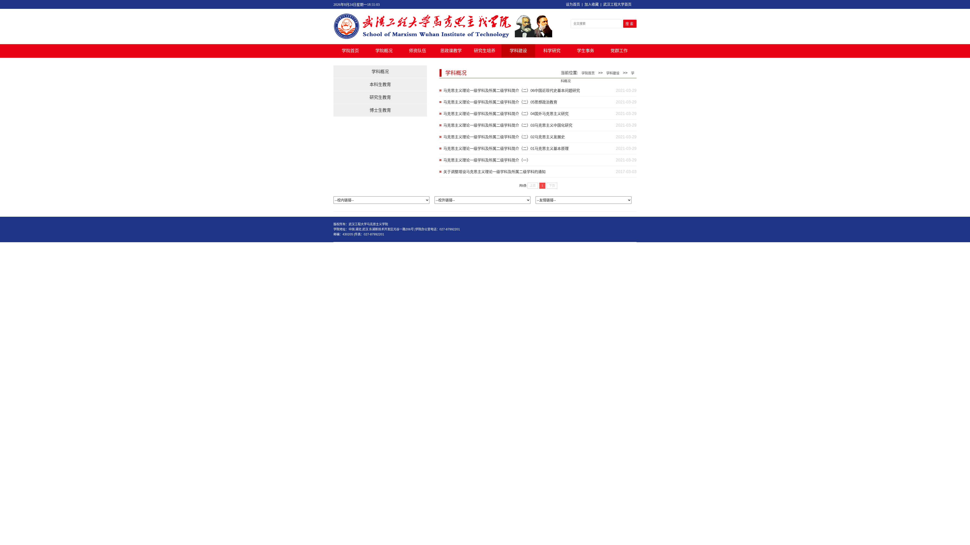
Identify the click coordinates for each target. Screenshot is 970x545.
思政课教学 (451, 50)
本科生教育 (380, 84)
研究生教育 (380, 97)
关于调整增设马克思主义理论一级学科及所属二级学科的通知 (494, 172)
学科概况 (380, 71)
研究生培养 (484, 50)
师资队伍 (417, 50)
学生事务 (585, 50)
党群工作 (619, 50)
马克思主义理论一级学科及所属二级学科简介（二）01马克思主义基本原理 (506, 148)
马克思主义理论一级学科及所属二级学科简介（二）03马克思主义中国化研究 (507, 125)
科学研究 (552, 50)
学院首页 (350, 50)
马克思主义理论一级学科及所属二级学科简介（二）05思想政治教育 (500, 102)
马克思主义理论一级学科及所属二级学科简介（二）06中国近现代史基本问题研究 (511, 90)
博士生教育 (380, 110)
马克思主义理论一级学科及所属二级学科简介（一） (486, 160)
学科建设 (518, 50)
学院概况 (384, 50)
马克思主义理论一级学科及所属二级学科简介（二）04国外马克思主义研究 (506, 114)
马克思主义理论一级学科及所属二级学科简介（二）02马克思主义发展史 (504, 137)
